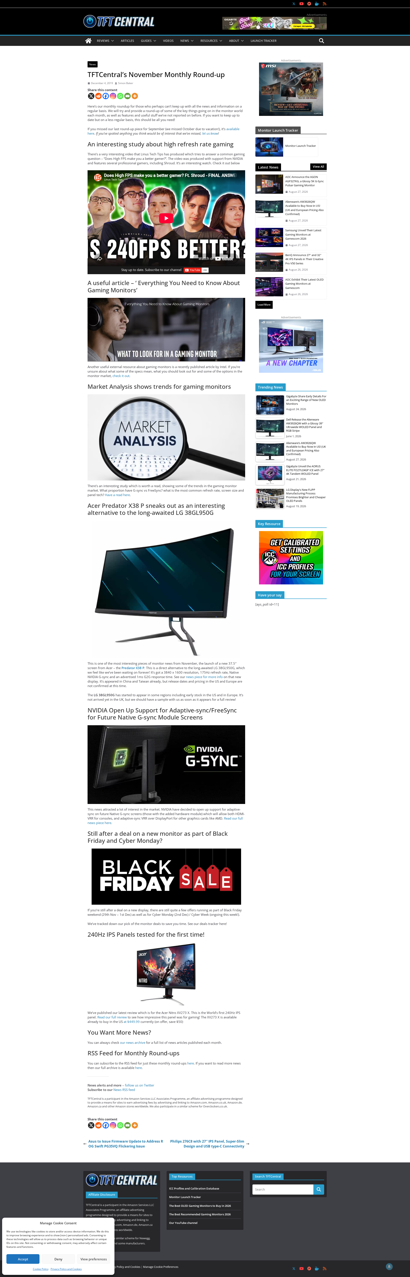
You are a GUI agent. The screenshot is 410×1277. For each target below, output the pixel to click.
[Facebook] (105, 96)
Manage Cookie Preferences (160, 1267)
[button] (111, 41)
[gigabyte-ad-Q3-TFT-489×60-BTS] (274, 19)
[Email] (127, 96)
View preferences (94, 1259)
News (92, 64)
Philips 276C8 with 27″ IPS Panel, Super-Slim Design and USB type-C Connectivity (207, 1143)
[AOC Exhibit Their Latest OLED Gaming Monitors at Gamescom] (269, 288)
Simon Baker (125, 83)
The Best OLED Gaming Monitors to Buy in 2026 (200, 1206)
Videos (168, 41)
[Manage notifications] (389, 1266)
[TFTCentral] (88, 41)
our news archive (132, 1042)
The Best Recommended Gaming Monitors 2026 (200, 1214)
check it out (121, 376)
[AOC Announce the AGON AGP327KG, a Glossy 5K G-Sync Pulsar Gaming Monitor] (269, 186)
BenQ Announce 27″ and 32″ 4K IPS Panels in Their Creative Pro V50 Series (304, 259)
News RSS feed (124, 1090)
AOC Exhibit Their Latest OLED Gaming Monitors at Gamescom (304, 284)
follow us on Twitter (139, 1085)
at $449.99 (132, 1021)
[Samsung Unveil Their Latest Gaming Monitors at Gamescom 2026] (269, 239)
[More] (135, 96)
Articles (127, 41)
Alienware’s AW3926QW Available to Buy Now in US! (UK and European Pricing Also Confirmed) (304, 208)
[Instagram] (113, 96)
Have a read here (117, 495)
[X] (91, 96)
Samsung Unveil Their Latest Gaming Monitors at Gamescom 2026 (303, 234)
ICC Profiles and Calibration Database (194, 1188)
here (190, 1063)
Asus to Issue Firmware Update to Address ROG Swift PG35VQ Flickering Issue (125, 1143)
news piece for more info (204, 677)
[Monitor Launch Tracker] (269, 147)
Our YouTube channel (183, 1223)
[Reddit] (98, 96)
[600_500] (291, 321)
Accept (23, 1259)
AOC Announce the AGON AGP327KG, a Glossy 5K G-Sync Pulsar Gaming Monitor (304, 181)
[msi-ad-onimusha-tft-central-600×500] (291, 65)
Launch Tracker (264, 41)
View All (318, 167)
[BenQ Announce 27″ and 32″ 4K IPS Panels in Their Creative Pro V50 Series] (269, 264)
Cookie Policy (40, 1269)
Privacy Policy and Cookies (66, 1269)
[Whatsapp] (120, 96)
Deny (58, 1259)
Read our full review (112, 1017)
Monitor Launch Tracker (300, 146)
